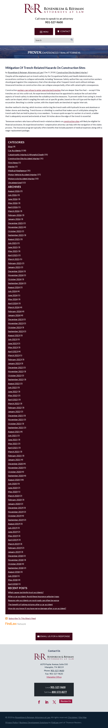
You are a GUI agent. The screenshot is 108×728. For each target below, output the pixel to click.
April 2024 (13, 303)
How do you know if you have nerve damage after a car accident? (37, 608)
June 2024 (12, 295)
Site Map (83, 717)
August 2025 (14, 239)
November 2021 (15, 419)
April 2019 (13, 539)
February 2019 (14, 547)
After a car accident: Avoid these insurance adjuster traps (33, 596)
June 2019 (12, 531)
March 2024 (13, 307)
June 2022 (12, 391)
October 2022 (14, 375)
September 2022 (15, 379)
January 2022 (14, 411)
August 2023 (14, 335)
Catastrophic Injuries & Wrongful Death (26, 154)
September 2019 (15, 519)
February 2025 (14, 263)
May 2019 (12, 536)
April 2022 (13, 399)
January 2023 (14, 363)
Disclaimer (72, 717)
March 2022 (13, 403)
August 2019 (14, 523)
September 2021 (15, 427)
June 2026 (12, 199)
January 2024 (14, 315)
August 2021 (14, 431)
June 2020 (12, 487)
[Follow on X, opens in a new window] (54, 702)
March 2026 (13, 211)
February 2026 (14, 215)
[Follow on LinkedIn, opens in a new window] (46, 702)
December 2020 (15, 463)
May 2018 (12, 580)
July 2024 (12, 291)
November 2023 (15, 323)
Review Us (66, 701)
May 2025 (12, 251)
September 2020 (15, 475)
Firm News (13, 162)
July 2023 (12, 339)
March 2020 (13, 495)
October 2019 (14, 515)
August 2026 (14, 191)
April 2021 (13, 447)
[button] (44, 31)
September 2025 (15, 235)
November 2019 (15, 511)
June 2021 (12, 439)
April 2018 (13, 584)
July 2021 (12, 435)
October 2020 (14, 471)
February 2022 (14, 407)
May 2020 (12, 491)
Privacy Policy (11, 722)
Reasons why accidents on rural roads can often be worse (33, 600)
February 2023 (14, 359)
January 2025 (14, 267)
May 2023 (12, 347)
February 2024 (14, 311)
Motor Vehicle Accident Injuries (22, 174)
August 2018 (14, 572)
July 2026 (12, 195)
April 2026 (13, 207)
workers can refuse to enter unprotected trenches (39, 90)
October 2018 (14, 564)
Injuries (11, 166)
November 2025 (15, 227)
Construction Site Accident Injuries (72, 72)
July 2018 (12, 576)
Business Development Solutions (33, 722)
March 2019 (13, 544)
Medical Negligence (17, 170)
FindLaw (54, 722)
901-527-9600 (54, 22)
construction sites (71, 121)
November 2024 (15, 275)
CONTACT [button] (65, 31)
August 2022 (14, 383)
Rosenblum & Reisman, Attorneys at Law (25, 72)
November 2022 (15, 371)
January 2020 (14, 503)
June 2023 (12, 343)
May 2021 (12, 443)
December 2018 (15, 556)
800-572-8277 (59, 692)
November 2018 (15, 560)
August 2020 (14, 479)
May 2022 (12, 395)
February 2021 (14, 455)
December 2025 (15, 223)
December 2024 (15, 271)
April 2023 (13, 351)
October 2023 (14, 327)
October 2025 (14, 231)
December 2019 (15, 507)
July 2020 (12, 483)
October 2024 (14, 279)
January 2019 (14, 552)
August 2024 (14, 287)
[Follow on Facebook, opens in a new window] (39, 702)
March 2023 (13, 355)
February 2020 (14, 499)
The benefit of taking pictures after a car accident (30, 604)
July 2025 (12, 243)
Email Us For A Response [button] (55, 636)
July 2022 (12, 387)
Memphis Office (54, 677)
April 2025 (13, 255)
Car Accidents (14, 150)
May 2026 (12, 203)
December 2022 (15, 367)
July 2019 (12, 528)
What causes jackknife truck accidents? (26, 592)
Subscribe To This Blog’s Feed (22, 618)
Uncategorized (15, 182)
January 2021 (14, 459)
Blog (10, 146)
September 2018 (15, 568)
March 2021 (13, 451)
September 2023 (15, 331)
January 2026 (14, 219)
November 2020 (15, 467)
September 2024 (15, 283)
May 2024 (12, 299)
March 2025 (13, 259)
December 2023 (15, 319)
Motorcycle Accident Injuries (21, 178)
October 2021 (14, 423)
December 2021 (15, 415)
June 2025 (12, 247)
